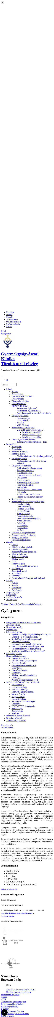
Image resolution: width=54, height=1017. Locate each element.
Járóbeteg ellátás (13, 625)
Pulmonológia (22, 525)
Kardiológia (22, 487)
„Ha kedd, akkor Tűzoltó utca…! (30, 430)
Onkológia (21, 523)
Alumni (4, 997)
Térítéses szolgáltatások (21, 540)
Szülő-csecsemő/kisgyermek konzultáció (28, 651)
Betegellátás (11, 444)
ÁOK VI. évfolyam (20, 556)
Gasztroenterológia (24, 506)
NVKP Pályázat (23, 420)
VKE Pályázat (23, 425)
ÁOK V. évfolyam (19, 554)
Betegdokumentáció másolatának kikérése (34, 413)
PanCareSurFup (23, 418)
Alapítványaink (12, 592)
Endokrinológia (23, 504)
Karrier (9, 326)
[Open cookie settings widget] (4, 1012)
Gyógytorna (22, 478)
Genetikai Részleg (24, 473)
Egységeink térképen (7, 916)
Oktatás (9, 542)
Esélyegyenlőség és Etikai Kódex (15, 1013)
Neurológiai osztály (25, 516)
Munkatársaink (18, 399)
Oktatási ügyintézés (20, 549)
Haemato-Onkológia (25, 509)
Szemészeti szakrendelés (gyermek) (26, 649)
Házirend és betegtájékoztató (23, 533)
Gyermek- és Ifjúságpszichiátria (25, 637)
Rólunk (9, 389)
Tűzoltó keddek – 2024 (31, 437)
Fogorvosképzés (18, 564)
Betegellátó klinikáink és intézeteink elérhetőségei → (17, 913)
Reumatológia (22, 528)
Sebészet (20, 530)
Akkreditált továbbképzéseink (24, 552)
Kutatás (9, 580)
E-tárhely (5, 1009)
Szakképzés (16, 573)
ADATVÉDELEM (20, 406)
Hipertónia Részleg (25, 485)
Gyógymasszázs (23, 480)
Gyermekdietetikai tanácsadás (29, 475)
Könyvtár (15, 576)
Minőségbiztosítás (19, 403)
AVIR (3, 999)
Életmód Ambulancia (25, 470)
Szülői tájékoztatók (14, 597)
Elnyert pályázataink (20, 415)
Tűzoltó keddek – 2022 (31, 432)
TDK (14, 561)
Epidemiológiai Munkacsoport (29, 468)
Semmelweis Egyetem (10, 994)
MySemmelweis (13, 324)
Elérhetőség (11, 595)
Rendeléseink (17, 499)
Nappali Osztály (23, 513)
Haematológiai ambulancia (28, 482)
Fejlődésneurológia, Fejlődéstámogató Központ (31, 634)
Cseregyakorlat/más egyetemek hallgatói (28, 578)
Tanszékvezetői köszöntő (22, 396)
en (7, 380)
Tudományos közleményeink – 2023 (32, 442)
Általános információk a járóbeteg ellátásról (35, 456)
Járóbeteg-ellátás (18, 454)
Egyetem (10, 312)
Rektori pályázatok (19, 571)
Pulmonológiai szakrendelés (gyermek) (28, 646)
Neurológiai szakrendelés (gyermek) (26, 644)
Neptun (9, 314)
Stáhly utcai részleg (20, 451)
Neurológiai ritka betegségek (28, 518)
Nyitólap (4, 604)
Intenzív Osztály (23, 511)
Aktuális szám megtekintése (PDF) (20, 990)
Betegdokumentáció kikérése (23, 535)
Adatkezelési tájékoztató (27, 408)
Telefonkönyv (12, 319)
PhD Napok (16, 590)
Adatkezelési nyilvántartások (28, 411)
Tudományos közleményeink (23, 439)
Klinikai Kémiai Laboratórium (29, 490)
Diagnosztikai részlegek (21, 466)
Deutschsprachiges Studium (12, 1004)
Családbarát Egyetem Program (13, 1002)
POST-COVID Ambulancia (28, 494)
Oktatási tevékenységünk (22, 547)
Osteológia (21, 492)
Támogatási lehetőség (20, 401)
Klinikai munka (18, 559)
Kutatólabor (16, 588)
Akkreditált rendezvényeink (23, 427)
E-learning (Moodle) (9, 1006)
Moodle (9, 317)
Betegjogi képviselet (20, 537)
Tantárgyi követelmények (27, 566)
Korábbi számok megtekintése (18, 992)
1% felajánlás (11, 599)
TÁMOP (20, 423)
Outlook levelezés (13, 322)
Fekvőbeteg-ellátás (19, 458)
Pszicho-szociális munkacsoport (30, 497)
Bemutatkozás (17, 394)
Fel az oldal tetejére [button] (9, 889)
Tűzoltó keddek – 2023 (31, 435)
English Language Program (12, 1011)
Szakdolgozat (17, 568)
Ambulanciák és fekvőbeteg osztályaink (28, 501)
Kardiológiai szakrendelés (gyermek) (27, 639)
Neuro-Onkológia (24, 521)
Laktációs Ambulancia (21, 641)
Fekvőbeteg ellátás (14, 653)
